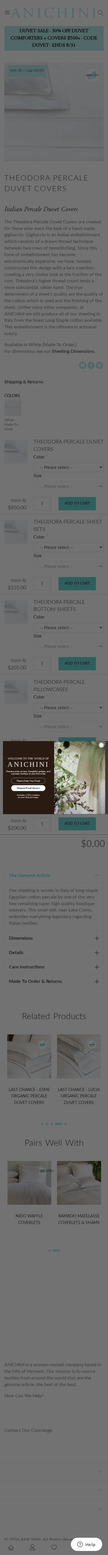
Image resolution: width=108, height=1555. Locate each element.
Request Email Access (28, 788)
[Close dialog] (101, 745)
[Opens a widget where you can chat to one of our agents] (86, 1545)
